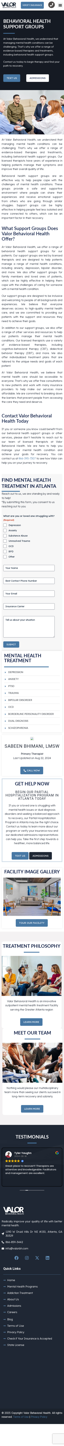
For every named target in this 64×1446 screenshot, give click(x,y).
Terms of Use (21, 1416)
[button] (60, 5)
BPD (11, 551)
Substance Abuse (18, 535)
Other (12, 556)
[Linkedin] (47, 1258)
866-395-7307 (27, 458)
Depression (15, 525)
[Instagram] (27, 1258)
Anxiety (13, 530)
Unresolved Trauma (19, 540)
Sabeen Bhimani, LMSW (32, 746)
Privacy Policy (39, 1416)
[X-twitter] (37, 1258)
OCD (11, 546)
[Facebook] (16, 1258)
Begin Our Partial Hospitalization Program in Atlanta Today (32, 795)
